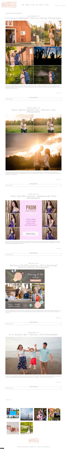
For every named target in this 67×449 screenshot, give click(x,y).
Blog (37, 4)
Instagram (63, 5)
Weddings (27, 428)
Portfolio (27, 4)
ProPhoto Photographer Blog (43, 446)
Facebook (57, 5)
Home (23, 4)
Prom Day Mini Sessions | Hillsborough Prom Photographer (33, 197)
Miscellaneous (54, 414)
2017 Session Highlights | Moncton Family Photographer (33, 18)
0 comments (33, 97)
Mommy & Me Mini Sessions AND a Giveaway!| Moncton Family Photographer (33, 266)
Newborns (13, 428)
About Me (41, 4)
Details (32, 4)
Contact (47, 4)
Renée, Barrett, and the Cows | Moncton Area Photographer (33, 111)
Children (12, 414)
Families (40, 414)
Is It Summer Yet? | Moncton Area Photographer (33, 335)
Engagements (26, 414)
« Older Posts (8, 399)
